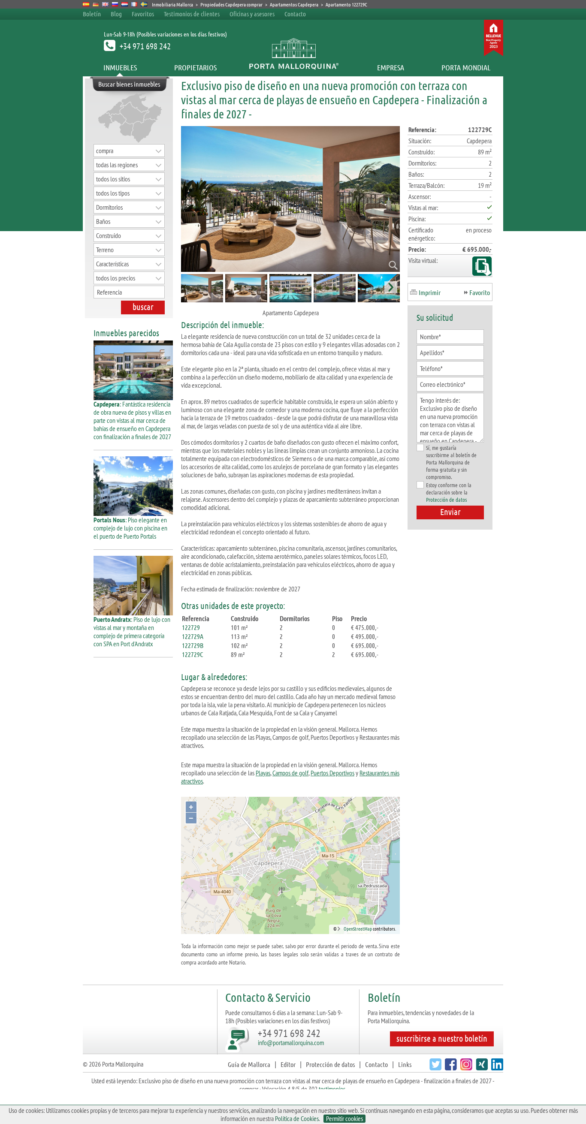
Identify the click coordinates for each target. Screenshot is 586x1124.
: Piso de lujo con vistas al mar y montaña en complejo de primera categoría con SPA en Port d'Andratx (132, 631)
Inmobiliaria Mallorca (172, 4)
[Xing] (481, 1068)
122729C (192, 654)
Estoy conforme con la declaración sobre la (448, 492)
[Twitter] (434, 1068)
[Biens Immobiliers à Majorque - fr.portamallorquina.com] (134, 4)
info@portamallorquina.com (291, 1042)
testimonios (332, 1089)
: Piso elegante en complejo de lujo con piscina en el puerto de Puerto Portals (130, 527)
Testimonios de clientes (192, 14)
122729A (192, 636)
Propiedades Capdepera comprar (231, 4)
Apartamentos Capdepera (294, 4)
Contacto (295, 14)
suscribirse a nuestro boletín (441, 1038)
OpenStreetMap (358, 928)
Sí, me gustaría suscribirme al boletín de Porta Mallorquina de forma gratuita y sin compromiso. (451, 462)
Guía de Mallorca (249, 1064)
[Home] (293, 67)
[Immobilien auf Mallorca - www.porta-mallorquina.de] (96, 4)
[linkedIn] (496, 1068)
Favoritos (143, 14)
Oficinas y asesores (252, 14)
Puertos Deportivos (332, 772)
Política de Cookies (297, 1118)
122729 (191, 627)
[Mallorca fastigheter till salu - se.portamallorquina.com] (144, 4)
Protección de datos (446, 499)
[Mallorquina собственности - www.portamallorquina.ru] (115, 4)
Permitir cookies (344, 1119)
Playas (263, 772)
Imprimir (430, 292)
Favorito (479, 292)
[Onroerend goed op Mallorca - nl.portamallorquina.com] (124, 4)
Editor (288, 1064)
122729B (192, 645)
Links (404, 1064)
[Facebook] (450, 1068)
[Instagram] (465, 1068)
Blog (116, 14)
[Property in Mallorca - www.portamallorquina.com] (105, 4)
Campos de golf (290, 772)
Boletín (92, 14)
